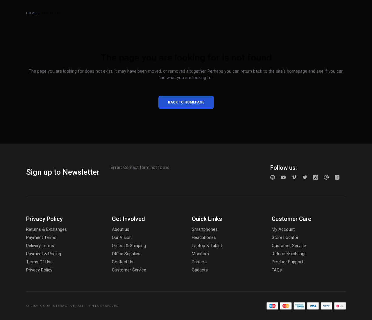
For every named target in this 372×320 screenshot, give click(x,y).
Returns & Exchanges (46, 229)
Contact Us (122, 261)
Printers (199, 261)
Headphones (204, 237)
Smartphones (205, 229)
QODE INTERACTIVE (57, 306)
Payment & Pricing (43, 253)
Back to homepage (186, 102)
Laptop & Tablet (207, 245)
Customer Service (129, 270)
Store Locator (285, 237)
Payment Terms (41, 237)
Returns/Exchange (289, 253)
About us (120, 229)
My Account (283, 229)
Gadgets (200, 270)
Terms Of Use (39, 261)
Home (31, 13)
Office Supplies (126, 253)
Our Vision (122, 237)
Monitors (200, 253)
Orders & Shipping (129, 245)
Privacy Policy (39, 270)
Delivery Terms (40, 245)
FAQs (277, 270)
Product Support (287, 261)
